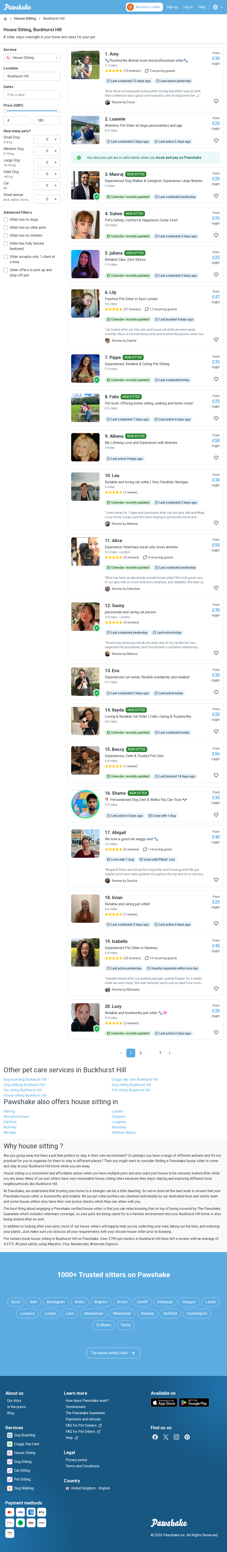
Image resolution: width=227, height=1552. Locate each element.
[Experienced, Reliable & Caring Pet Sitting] (145, 368)
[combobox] (32, 57)
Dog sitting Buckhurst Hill (131, 1085)
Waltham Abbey (124, 1132)
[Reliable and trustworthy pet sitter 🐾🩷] (145, 1020)
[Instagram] (176, 1437)
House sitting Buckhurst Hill (25, 1095)
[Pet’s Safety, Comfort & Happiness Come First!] (145, 224)
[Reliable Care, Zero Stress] (145, 264)
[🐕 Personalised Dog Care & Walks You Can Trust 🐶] (145, 804)
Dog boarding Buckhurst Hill (25, 1079)
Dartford (10, 1122)
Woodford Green (16, 1117)
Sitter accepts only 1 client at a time (32, 259)
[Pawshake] (18, 7)
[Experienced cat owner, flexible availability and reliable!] (145, 681)
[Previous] (121, 1053)
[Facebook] (155, 1437)
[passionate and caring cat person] (145, 629)
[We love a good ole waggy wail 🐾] (145, 856)
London (117, 1111)
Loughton (119, 1122)
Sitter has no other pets (28, 227)
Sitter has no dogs (24, 219)
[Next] (169, 1053)
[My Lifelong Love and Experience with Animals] (145, 447)
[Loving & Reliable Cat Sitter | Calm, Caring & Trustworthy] (145, 721)
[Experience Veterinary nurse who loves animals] (145, 564)
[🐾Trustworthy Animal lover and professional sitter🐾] (145, 77)
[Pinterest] (187, 1437)
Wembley (119, 1127)
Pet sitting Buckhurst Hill (131, 1090)
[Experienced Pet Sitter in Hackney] (145, 965)
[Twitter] (165, 1437)
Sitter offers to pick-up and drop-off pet (31, 272)
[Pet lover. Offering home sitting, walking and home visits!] (145, 408)
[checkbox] (6, 219)
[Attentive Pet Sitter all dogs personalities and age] (145, 130)
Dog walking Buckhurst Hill (24, 1085)
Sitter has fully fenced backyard (27, 246)
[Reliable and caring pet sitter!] (145, 911)
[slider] (5, 111)
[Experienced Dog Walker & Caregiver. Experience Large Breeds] (145, 185)
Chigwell (118, 1117)
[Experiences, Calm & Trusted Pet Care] (145, 763)
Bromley (10, 1127)
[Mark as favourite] (216, 101)
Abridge (10, 1132)
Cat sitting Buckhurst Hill (22, 1090)
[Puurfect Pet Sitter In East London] (145, 316)
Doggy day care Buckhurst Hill (135, 1079)
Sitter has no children (26, 235)
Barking (9, 1111)
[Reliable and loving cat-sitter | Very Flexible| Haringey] (145, 499)
